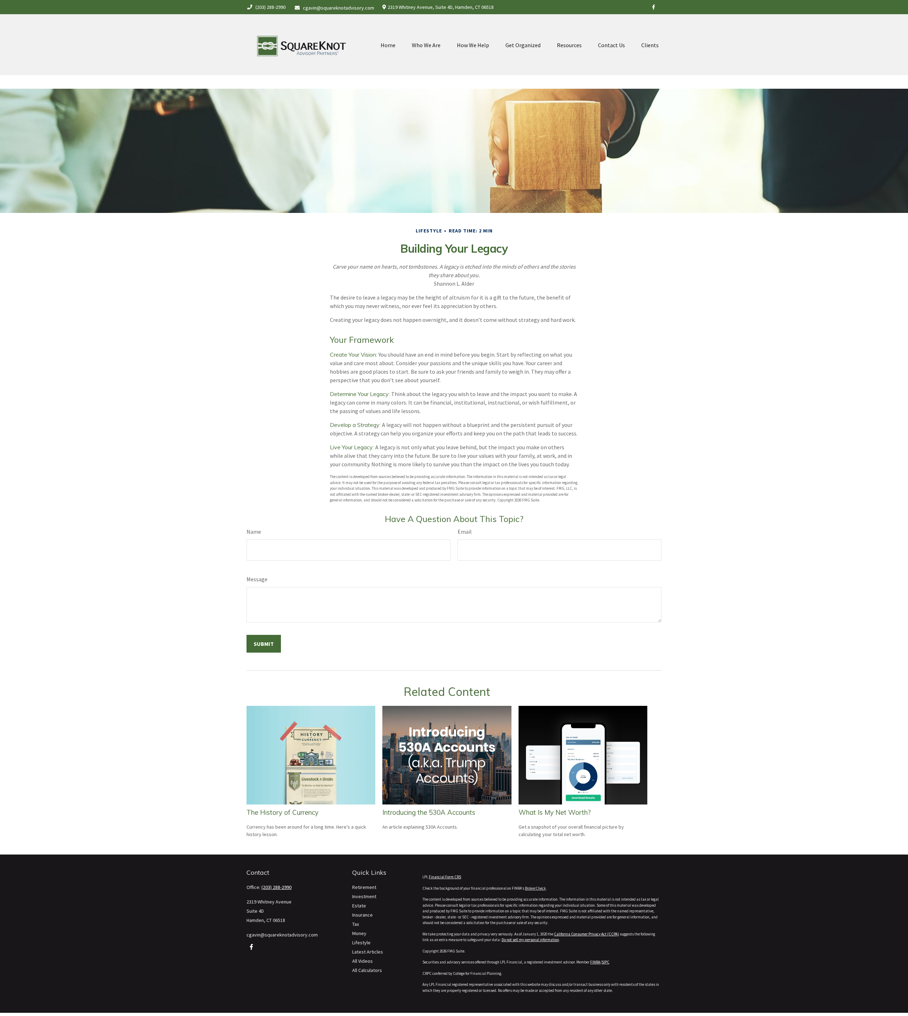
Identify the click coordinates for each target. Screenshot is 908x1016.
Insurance (362, 915)
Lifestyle (361, 942)
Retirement (364, 887)
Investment (364, 896)
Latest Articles (367, 952)
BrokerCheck (535, 888)
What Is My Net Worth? (555, 812)
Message (257, 579)
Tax (355, 924)
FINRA (595, 962)
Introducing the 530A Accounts (428, 812)
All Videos (362, 961)
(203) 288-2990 (270, 7)
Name (254, 531)
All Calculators (367, 970)
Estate (359, 905)
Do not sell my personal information (530, 939)
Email (465, 531)
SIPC (605, 962)
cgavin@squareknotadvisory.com (338, 8)
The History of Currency (283, 812)
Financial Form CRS (445, 876)
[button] (388, 44)
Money (359, 933)
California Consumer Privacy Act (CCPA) (586, 934)
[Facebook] (653, 7)
